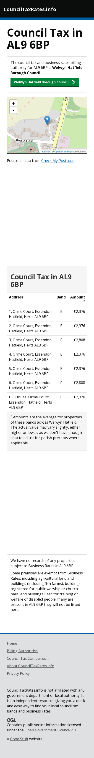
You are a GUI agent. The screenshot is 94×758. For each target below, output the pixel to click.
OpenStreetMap (63, 151)
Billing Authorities (22, 650)
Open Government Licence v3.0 (51, 730)
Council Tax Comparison (28, 658)
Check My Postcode (57, 160)
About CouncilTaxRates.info (30, 665)
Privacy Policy (18, 673)
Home (12, 643)
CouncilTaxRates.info (30, 9)
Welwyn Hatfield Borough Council (41, 82)
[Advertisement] (47, 213)
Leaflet (46, 151)
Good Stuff (19, 738)
